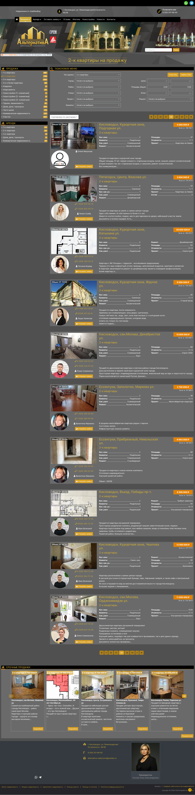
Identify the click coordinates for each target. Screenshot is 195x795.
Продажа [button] (24, 19)
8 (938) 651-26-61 (85, 308)
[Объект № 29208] (74, 451)
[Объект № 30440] (74, 398)
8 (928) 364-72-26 (84, 519)
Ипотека (76, 19)
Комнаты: (70, 105)
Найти (176, 50)
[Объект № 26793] (74, 556)
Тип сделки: (69, 75)
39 (176, 117)
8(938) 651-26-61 (85, 313)
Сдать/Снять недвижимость (53, 787)
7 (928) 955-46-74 (85, 204)
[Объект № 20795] (74, 345)
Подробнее (38, 729)
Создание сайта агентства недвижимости (178, 786)
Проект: (70, 99)
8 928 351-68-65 (170, 12)
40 (182, 117)
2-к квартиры (11, 55)
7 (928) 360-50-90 (84, 414)
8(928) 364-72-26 (85, 524)
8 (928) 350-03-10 (85, 256)
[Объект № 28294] (74, 188)
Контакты (111, 19)
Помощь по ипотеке (89, 787)
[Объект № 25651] (74, 136)
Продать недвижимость (30, 787)
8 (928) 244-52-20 (84, 361)
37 (166, 117)
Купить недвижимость (10, 787)
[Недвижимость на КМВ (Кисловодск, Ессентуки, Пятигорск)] (2, 55)
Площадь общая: (138, 87)
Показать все (187, 736)
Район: (71, 87)
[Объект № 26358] (74, 503)
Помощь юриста (73, 787)
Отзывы (66, 19)
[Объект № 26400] (74, 608)
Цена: (143, 81)
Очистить (173, 75)
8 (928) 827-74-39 (85, 624)
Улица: (71, 93)
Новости (101, 19)
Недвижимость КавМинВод (28, 11)
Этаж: (143, 93)
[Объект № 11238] (74, 293)
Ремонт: (142, 99)
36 (160, 117)
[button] (98, 75)
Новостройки (88, 19)
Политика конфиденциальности (112, 787)
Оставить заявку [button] (51, 19)
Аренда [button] (36, 19)
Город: (71, 81)
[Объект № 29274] (74, 241)
